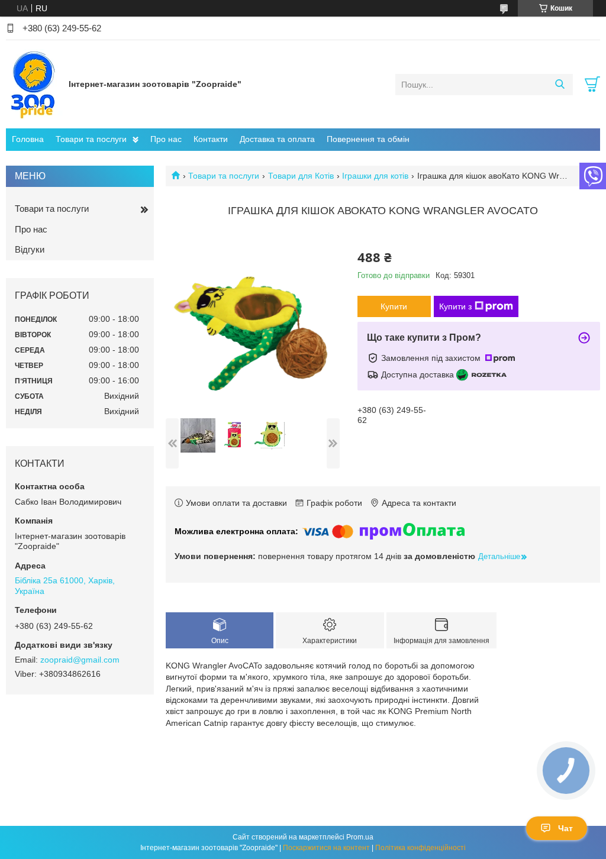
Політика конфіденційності (420, 848)
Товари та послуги (91, 139)
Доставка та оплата (277, 139)
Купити (394, 306)
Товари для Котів (301, 175)
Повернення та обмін (368, 139)
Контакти (211, 139)
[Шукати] (559, 84)
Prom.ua (359, 837)
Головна (28, 139)
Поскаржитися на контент (326, 848)
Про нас (166, 139)
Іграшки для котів (375, 175)
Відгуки (29, 249)
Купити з (455, 306)
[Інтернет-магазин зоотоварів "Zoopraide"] (34, 84)
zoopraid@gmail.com (80, 659)
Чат (565, 828)
